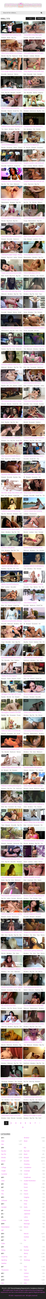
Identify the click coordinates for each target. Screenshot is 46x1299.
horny (25, 312)
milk (2, 935)
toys (40, 294)
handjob (26, 111)
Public (11, 1243)
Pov (34, 1240)
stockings (4, 1081)
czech (40, 861)
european (9, 147)
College (11, 1167)
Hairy (34, 1204)
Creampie (34, 1171)
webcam (16, 184)
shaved (9, 111)
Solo (34, 1257)
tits (25, 92)
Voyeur (34, 1276)
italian (42, 788)
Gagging (34, 1197)
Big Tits (11, 1154)
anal (25, 74)
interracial (33, 111)
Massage (34, 1223)
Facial (34, 1187)
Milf (11, 1230)
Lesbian (11, 1220)
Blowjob (34, 1157)
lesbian (31, 56)
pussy (25, 221)
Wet (11, 1283)
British (11, 1161)
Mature (34, 1227)
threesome (33, 514)
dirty (25, 239)
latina (25, 184)
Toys (34, 1270)
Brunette (34, 1161)
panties (3, 349)
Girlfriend (11, 1200)
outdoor (38, 422)
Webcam (34, 1280)
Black (34, 1154)
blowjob (3, 37)
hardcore (38, 37)
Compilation (34, 1167)
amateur (11, 129)
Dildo (11, 1180)
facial (6, 275)
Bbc (34, 1147)
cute (25, 568)
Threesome (11, 1270)
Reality (34, 1247)
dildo (25, 807)
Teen (34, 1266)
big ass (39, 111)
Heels (34, 1207)
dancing (31, 1081)
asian (8, 37)
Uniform (34, 1273)
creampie (30, 880)
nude (25, 861)
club (13, 642)
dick (2, 92)
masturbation (5, 202)
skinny (16, 74)
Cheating (34, 1164)
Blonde (11, 1157)
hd (11, 385)
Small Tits (11, 1257)
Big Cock (34, 1151)
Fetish (34, 1190)
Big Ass (11, 1151)
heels (15, 147)
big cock (30, 184)
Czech (34, 1174)
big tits (14, 37)
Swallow (11, 1263)
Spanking (11, 1260)
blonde (3, 56)
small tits (16, 111)
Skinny (34, 1253)
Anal (11, 1141)
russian (41, 404)
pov (40, 239)
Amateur (34, 1137)
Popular (40, 18)
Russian (34, 1250)
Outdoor (34, 1237)
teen (2, 825)
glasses (26, 770)
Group (34, 1200)
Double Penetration (34, 1180)
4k (24, 147)
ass (43, 111)
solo (34, 74)
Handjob (11, 1207)
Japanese (34, 1214)
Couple (11, 1171)
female (39, 74)
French (34, 1194)
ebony (40, 715)
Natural (34, 1233)
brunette (31, 37)
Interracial (34, 1210)
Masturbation (11, 1227)
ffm (35, 880)
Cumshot (11, 1174)
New (30, 18)
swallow (36, 642)
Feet (11, 1190)
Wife (34, 1283)
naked (25, 990)
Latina (34, 1217)
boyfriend (26, 660)
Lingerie (34, 1220)
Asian (34, 1141)
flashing (37, 990)
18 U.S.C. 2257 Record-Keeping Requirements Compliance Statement (23, 1288)
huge (3, 642)
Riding (11, 1250)
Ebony (34, 1184)
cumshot (30, 385)
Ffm (11, 1194)
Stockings (34, 1260)
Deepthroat (34, 1177)
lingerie (40, 92)
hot (25, 129)
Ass (11, 1144)
